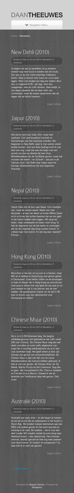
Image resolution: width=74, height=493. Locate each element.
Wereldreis (47, 60)
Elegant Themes (36, 485)
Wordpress (37, 487)
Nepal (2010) (25, 190)
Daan (24, 60)
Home (14, 36)
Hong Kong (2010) (31, 256)
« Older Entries (20, 468)
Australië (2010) (28, 401)
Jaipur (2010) (25, 118)
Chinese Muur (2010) (34, 319)
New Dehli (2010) (30, 52)
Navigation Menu (38, 25)
